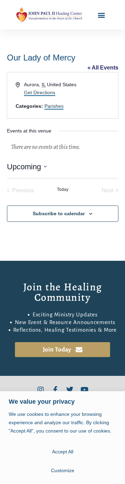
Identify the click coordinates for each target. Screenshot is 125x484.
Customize (62, 470)
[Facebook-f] (55, 389)
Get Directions (39, 92)
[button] (101, 15)
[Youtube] (84, 389)
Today (62, 189)
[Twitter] (69, 389)
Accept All (62, 451)
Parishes (54, 106)
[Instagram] (40, 389)
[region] (62, 437)
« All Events (103, 68)
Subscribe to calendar (59, 213)
